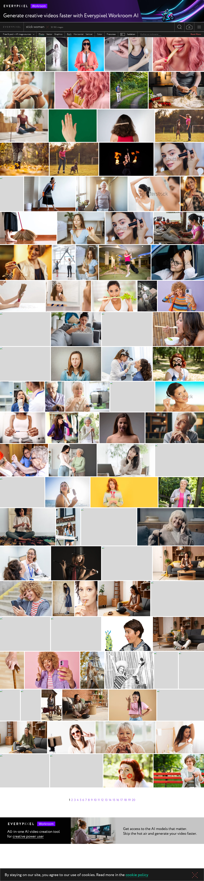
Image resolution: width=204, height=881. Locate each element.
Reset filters (196, 34)
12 (102, 800)
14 (110, 800)
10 (95, 800)
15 (114, 800)
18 (125, 800)
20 (133, 800)
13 (106, 800)
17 (121, 800)
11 (99, 800)
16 (117, 800)
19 (129, 800)
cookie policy (137, 875)
